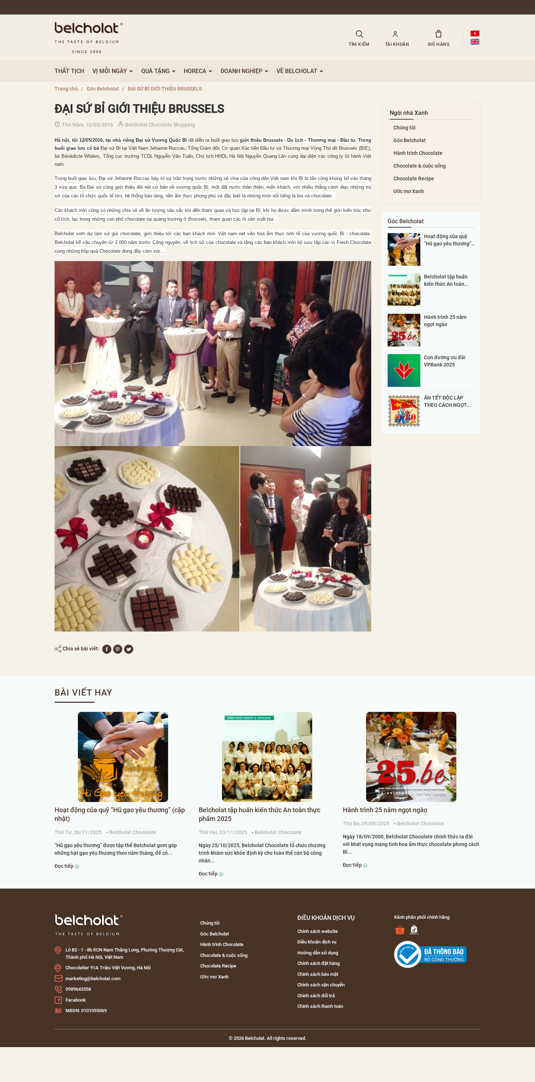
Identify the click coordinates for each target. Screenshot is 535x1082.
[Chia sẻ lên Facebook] (106, 649)
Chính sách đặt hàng (318, 963)
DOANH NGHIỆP (242, 71)
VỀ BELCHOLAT (298, 71)
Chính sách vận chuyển (321, 984)
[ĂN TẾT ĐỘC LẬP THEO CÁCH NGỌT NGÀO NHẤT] (404, 410)
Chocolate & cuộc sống (419, 166)
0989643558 (78, 989)
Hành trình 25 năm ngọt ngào (445, 320)
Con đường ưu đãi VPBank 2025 (444, 361)
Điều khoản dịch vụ (316, 942)
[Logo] (89, 924)
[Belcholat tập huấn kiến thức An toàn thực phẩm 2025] (404, 289)
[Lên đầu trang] (15, 1036)
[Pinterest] (117, 649)
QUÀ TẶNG (156, 71)
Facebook (76, 1000)
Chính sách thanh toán (320, 1006)
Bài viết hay (83, 693)
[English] (475, 42)
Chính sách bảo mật (317, 974)
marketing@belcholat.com (93, 978)
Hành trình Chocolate (418, 153)
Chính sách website (317, 931)
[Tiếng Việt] (475, 33)
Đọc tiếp (65, 866)
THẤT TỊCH (69, 71)
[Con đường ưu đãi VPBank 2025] (404, 370)
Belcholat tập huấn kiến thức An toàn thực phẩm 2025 (446, 281)
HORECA (196, 71)
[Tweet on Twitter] (128, 649)
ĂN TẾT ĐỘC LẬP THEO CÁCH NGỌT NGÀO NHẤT (445, 402)
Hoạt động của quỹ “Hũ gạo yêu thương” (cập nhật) (447, 240)
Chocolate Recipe (413, 178)
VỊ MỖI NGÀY (110, 71)
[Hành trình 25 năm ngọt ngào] (404, 330)
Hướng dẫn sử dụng (317, 952)
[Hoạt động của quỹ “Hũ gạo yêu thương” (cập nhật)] (404, 249)
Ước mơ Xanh (408, 191)
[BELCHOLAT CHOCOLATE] (192, 37)
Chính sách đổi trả (316, 995)
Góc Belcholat (409, 140)
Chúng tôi (404, 128)
